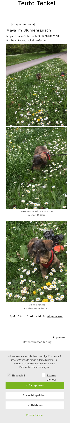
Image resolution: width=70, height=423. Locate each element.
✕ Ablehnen (34, 405)
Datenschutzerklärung (37, 341)
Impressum (60, 337)
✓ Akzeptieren (35, 385)
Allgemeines (55, 316)
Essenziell (18, 375)
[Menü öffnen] (62, 15)
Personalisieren (34, 415)
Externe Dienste (51, 376)
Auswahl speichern (35, 395)
